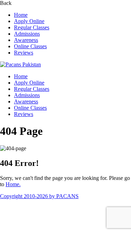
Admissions (27, 34)
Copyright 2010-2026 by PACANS (39, 196)
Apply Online (29, 21)
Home (21, 15)
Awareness (26, 40)
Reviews (23, 53)
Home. (13, 184)
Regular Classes (31, 27)
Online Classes (30, 46)
